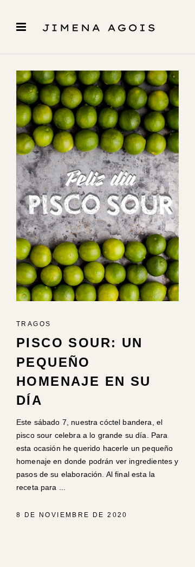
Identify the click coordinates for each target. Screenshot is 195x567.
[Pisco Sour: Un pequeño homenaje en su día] (97, 186)
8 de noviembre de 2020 (72, 515)
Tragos (33, 324)
